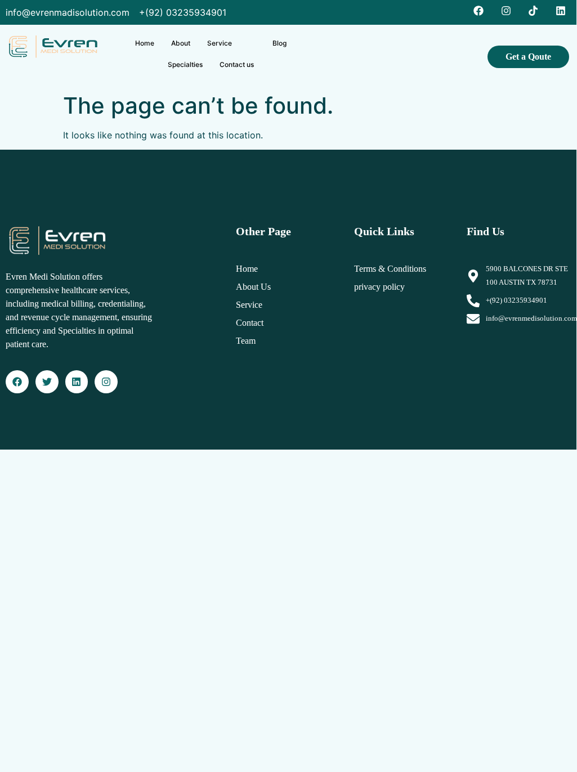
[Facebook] (17, 381)
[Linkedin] (76, 381)
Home (144, 43)
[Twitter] (47, 381)
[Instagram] (106, 381)
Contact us (237, 64)
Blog (279, 43)
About (180, 43)
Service (219, 43)
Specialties (185, 64)
